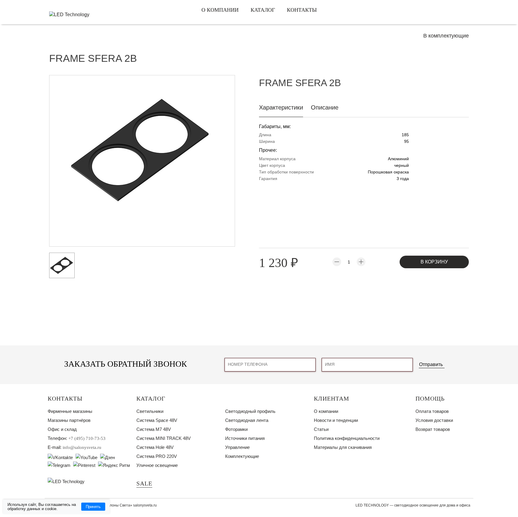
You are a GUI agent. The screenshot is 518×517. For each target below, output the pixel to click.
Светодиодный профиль (250, 411)
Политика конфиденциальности (347, 438)
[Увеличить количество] (361, 261)
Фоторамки (236, 429)
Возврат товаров (432, 429)
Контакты (302, 10)
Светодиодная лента (246, 420)
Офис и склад (62, 429)
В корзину (434, 261)
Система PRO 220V (156, 456)
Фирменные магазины (70, 411)
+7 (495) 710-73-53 (87, 438)
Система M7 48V (153, 429)
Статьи (321, 429)
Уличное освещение (157, 465)
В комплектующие (446, 36)
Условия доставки (434, 420)
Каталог (263, 10)
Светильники (149, 411)
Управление (237, 447)
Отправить (431, 364)
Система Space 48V (156, 420)
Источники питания (245, 438)
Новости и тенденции (336, 420)
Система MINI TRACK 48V (163, 438)
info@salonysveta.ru (82, 447)
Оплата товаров (432, 411)
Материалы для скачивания (343, 447)
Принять (93, 506)
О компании (220, 10)
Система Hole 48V (155, 447)
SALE (144, 483)
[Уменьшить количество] (336, 261)
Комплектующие (242, 456)
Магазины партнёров (69, 420)
